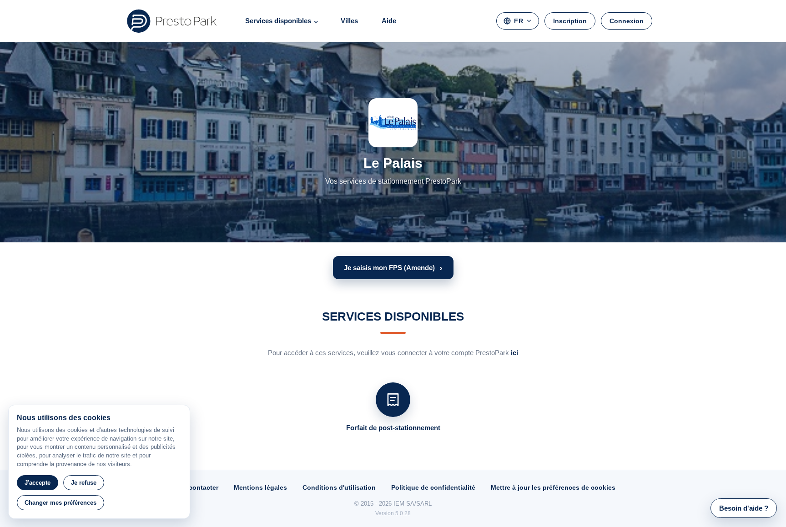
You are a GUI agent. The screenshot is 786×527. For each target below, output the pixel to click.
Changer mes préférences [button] (60, 502)
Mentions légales (260, 487)
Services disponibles (278, 21)
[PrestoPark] (172, 21)
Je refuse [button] (83, 482)
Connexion (627, 21)
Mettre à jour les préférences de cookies (553, 487)
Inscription (570, 21)
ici (514, 352)
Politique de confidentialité (433, 487)
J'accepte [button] (37, 482)
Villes (349, 21)
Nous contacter (194, 487)
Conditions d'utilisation (339, 487)
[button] (393, 267)
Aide (389, 21)
